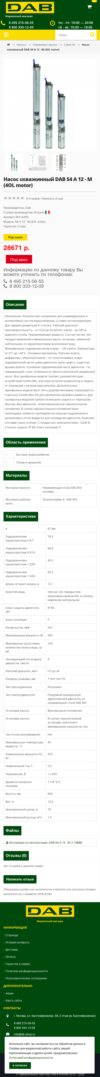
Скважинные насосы (45, 44)
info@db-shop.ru (24, 1034)
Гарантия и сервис (18, 964)
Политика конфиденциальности (27, 971)
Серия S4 (70, 44)
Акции (9, 993)
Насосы (22, 44)
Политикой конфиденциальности (31, 1057)
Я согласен (20, 1065)
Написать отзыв (52, 198)
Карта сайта (14, 1000)
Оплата (11, 956)
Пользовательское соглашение (26, 978)
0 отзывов (33, 198)
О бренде (12, 935)
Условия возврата (17, 942)
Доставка (12, 949)
